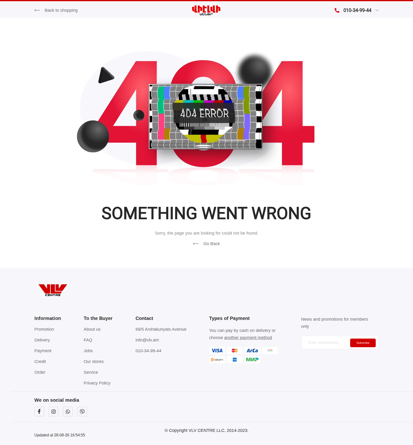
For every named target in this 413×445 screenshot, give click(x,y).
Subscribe (363, 343)
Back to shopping (61, 10)
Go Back (211, 243)
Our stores (94, 361)
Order (39, 372)
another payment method (248, 337)
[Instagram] (53, 411)
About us (92, 329)
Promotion (44, 329)
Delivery (42, 340)
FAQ (88, 340)
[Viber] (82, 411)
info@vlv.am (147, 340)
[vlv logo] (206, 290)
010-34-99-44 (357, 10)
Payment (42, 350)
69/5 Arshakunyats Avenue (161, 329)
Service (91, 372)
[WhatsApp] (68, 411)
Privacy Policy (97, 383)
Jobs (88, 350)
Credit (40, 361)
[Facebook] (39, 411)
